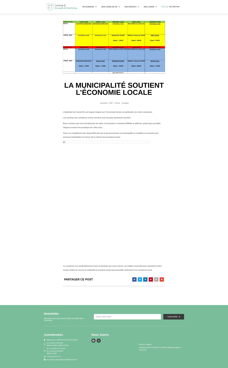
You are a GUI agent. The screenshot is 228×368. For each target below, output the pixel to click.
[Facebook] (93, 341)
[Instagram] (99, 341)
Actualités (125, 103)
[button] (134, 279)
